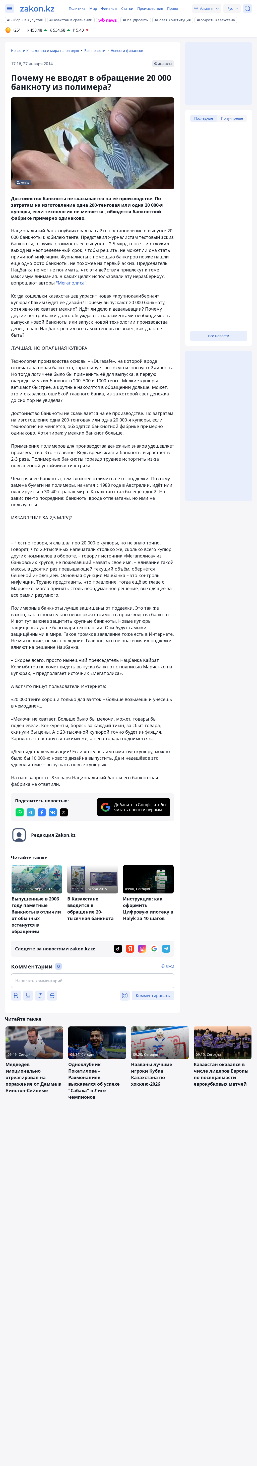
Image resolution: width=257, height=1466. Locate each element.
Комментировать (153, 995)
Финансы (109, 8)
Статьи (127, 8)
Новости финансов (127, 50)
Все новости (94, 50)
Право (172, 8)
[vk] (52, 812)
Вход (170, 966)
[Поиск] (247, 8)
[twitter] (63, 812)
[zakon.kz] (37, 9)
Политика (77, 8)
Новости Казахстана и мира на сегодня (45, 50)
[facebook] (41, 812)
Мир (93, 8)
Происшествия (150, 8)
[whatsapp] (19, 812)
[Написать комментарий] (92, 980)
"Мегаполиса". (72, 283)
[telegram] (30, 812)
